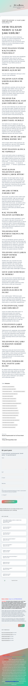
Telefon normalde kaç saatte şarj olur (9, 405)
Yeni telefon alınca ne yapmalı (8, 422)
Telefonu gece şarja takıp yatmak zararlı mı (10, 412)
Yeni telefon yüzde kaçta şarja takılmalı (10, 424)
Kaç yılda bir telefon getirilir (8, 396)
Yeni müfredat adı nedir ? (7, 568)
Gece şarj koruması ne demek (19, 391)
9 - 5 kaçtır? (4, 494)
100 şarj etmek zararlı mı (7, 391)
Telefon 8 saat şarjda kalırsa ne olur (9, 401)
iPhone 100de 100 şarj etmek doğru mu (10, 393)
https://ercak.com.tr (18, 508)
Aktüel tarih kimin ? (6, 562)
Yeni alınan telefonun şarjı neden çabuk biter (11, 420)
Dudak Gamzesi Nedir (6, 636)
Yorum (3, 457)
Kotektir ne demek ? (6, 550)
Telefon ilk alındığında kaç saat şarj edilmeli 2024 (12, 403)
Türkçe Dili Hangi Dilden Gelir (9, 439)
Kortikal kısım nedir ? (7, 574)
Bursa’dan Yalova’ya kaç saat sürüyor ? (10, 556)
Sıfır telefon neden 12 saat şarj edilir (9, 398)
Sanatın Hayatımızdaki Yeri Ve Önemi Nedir (13, 435)
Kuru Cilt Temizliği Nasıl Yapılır (7, 632)
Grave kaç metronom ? (7, 527)
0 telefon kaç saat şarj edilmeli (8, 386)
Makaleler (7, 383)
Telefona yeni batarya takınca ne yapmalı (10, 410)
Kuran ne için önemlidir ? (7, 544)
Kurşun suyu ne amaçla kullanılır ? (9, 538)
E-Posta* (3, 477)
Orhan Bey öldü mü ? (7, 532)
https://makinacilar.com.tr (6, 510)
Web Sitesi (4, 483)
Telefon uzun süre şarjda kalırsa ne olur (10, 408)
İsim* (3, 472)
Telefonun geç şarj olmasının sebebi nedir (10, 415)
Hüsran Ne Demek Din (6, 640)
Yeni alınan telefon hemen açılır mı (9, 417)
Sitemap (15, 510)
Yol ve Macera (19, 5)
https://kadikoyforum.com (6, 508)
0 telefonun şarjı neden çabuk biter (9, 389)
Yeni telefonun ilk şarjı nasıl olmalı (9, 427)
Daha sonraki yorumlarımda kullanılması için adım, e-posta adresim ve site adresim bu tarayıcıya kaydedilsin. (14, 491)
